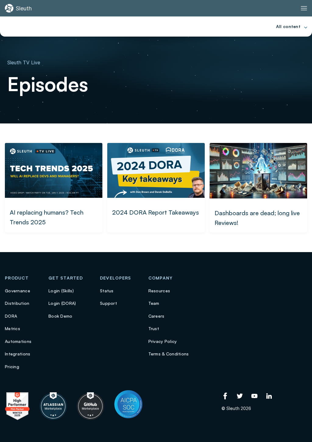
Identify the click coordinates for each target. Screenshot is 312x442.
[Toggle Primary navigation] (304, 8)
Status (107, 290)
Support (108, 303)
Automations (18, 341)
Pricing (12, 366)
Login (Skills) (61, 290)
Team (153, 303)
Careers (156, 316)
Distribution (17, 303)
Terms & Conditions (168, 353)
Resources (159, 290)
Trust (153, 328)
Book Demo (60, 316)
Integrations (17, 353)
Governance (17, 290)
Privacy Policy (162, 341)
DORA (11, 316)
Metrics (12, 328)
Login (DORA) (62, 303)
